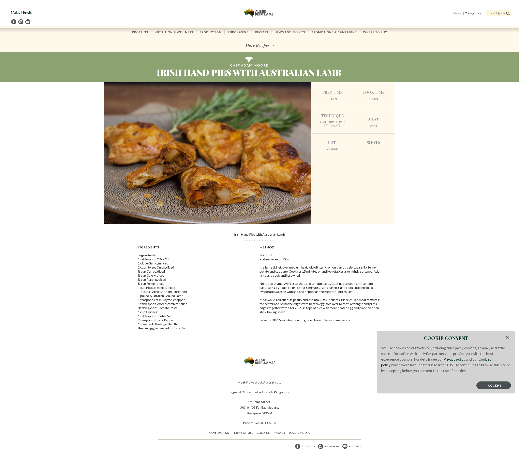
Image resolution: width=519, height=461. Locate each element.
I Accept (494, 385)
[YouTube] (28, 21)
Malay (15, 12)
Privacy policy (454, 359)
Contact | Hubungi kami (467, 13)
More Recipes (257, 45)
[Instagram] (21, 21)
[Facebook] (14, 21)
